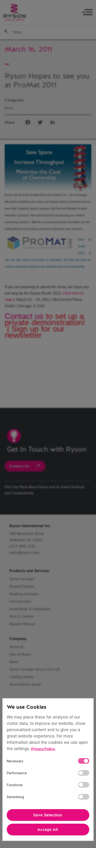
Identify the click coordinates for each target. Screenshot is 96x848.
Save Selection (47, 815)
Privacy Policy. (43, 749)
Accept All (47, 829)
